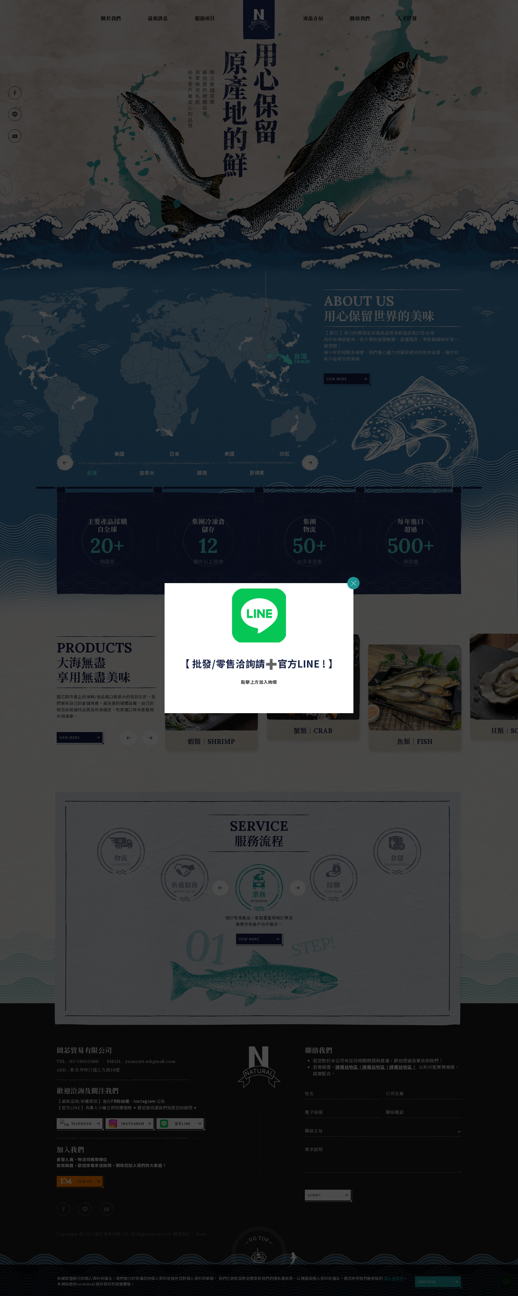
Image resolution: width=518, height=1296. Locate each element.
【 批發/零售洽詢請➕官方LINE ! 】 (259, 663)
